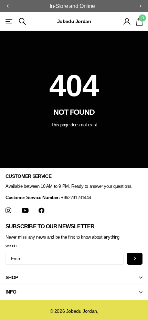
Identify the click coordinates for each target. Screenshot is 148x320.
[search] (22, 21)
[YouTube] (25, 210)
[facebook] (41, 211)
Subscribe (134, 259)
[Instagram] (8, 211)
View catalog (9, 21)
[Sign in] (127, 21)
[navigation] (7, 6)
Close (74, 277)
